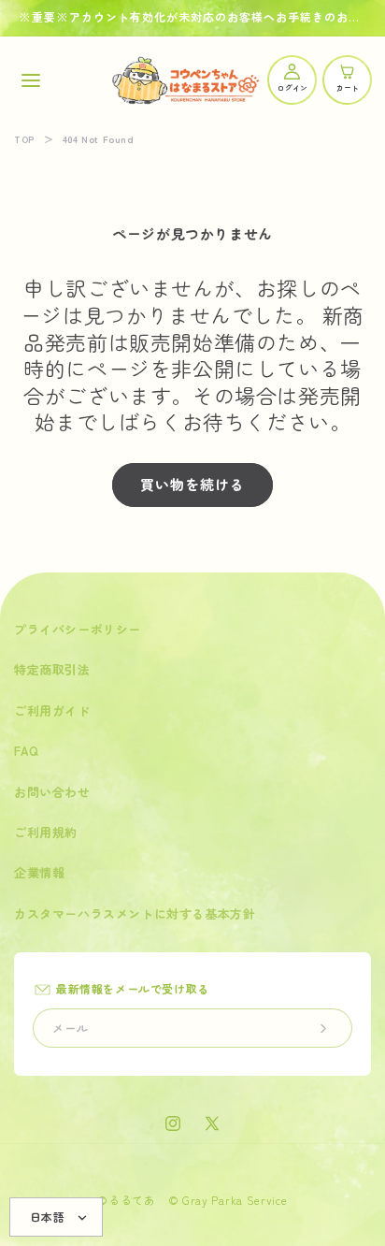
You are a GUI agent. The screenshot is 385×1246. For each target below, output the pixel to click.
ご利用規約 (46, 832)
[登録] (323, 1028)
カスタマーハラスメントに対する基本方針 (134, 913)
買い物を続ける (192, 484)
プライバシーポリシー (77, 629)
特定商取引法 (52, 669)
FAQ (26, 751)
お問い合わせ (52, 792)
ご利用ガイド (52, 710)
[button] (30, 80)
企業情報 (39, 872)
